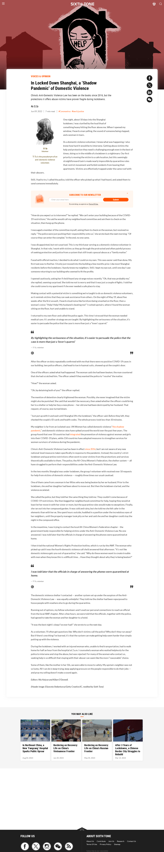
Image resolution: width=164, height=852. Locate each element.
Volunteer (45, 151)
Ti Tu (36, 106)
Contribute (101, 841)
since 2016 (90, 449)
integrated (75, 434)
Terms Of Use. (93, 204)
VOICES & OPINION (40, 76)
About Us (90, 841)
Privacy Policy (105, 844)
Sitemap (117, 844)
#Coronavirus (65, 111)
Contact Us (131, 841)
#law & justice (78, 111)
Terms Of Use (91, 844)
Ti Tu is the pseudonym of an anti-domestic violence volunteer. (45, 159)
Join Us (111, 841)
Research (120, 841)
